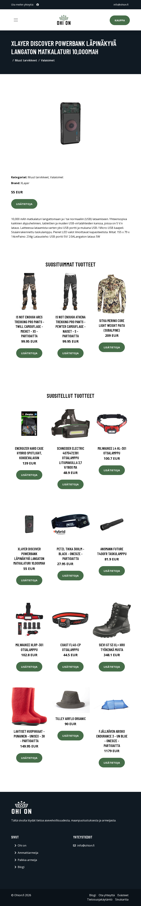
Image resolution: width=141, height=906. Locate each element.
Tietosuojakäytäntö (99, 899)
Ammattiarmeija (28, 853)
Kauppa (120, 20)
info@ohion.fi (121, 4)
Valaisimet (48, 60)
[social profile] (37, 4)
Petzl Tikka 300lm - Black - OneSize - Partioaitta (70, 553)
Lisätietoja (24, 204)
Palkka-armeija (27, 860)
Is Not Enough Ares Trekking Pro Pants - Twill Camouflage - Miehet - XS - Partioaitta (29, 326)
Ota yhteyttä (107, 895)
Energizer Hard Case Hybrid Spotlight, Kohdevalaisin (29, 453)
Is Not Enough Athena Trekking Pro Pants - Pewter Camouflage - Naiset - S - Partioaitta (71, 326)
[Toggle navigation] (15, 20)
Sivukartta (121, 899)
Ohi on (22, 845)
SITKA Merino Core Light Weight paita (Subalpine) (112, 325)
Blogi (21, 867)
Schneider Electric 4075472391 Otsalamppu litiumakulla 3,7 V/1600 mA (70, 457)
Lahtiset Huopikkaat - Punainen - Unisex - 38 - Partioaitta (29, 736)
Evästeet (122, 895)
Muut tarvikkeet (26, 60)
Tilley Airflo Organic (70, 718)
